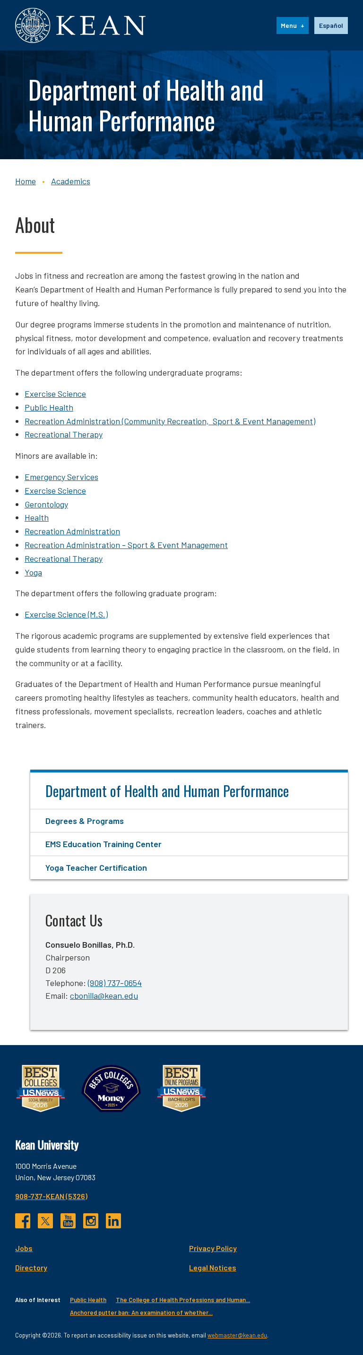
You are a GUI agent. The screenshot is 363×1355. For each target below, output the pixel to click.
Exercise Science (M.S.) (66, 614)
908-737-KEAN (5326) (51, 1196)
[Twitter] (45, 1220)
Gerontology (46, 504)
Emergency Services (61, 477)
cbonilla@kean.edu (104, 995)
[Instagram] (90, 1220)
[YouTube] (68, 1220)
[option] (331, 25)
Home (25, 181)
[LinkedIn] (113, 1220)
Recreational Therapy (64, 434)
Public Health (49, 407)
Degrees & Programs (84, 820)
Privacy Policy (213, 1248)
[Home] (80, 25)
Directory (31, 1267)
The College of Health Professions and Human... (183, 1300)
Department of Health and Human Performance (167, 790)
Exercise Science (55, 490)
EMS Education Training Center (103, 844)
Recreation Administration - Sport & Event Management (126, 545)
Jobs (24, 1248)
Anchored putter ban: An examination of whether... (141, 1312)
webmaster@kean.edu (237, 1335)
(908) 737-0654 (115, 983)
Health (37, 517)
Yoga (33, 572)
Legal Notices (212, 1267)
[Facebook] (22, 1220)
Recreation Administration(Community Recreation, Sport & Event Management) (170, 421)
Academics (70, 181)
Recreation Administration (72, 531)
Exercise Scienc (53, 393)
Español (331, 25)
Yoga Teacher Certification (96, 867)
